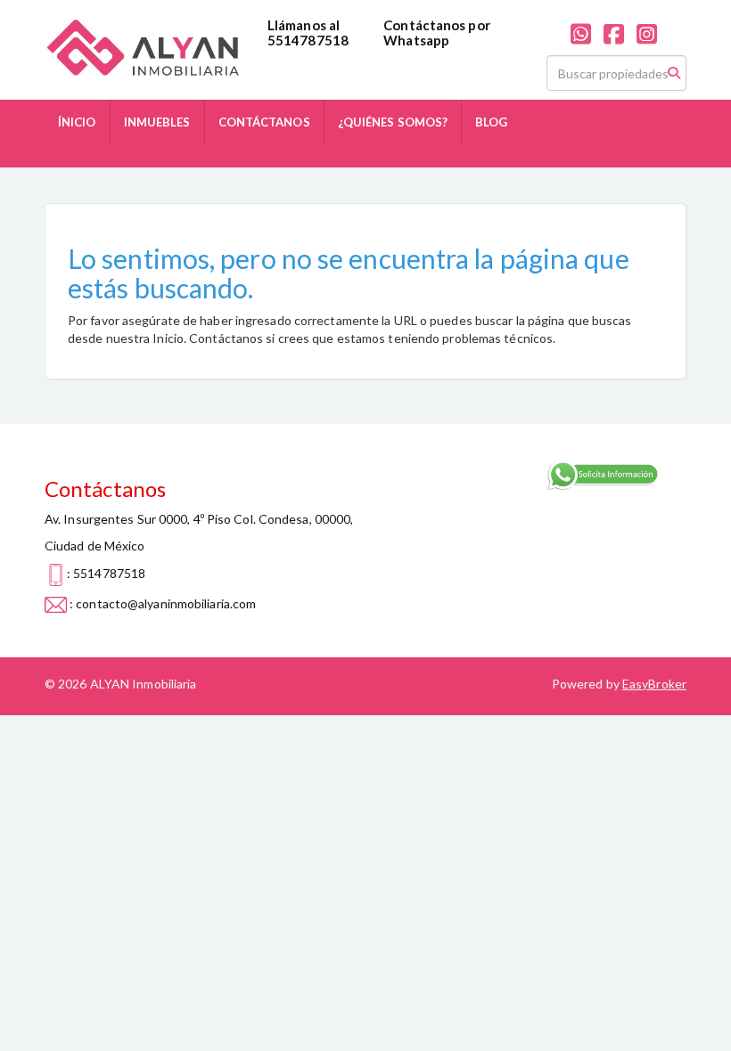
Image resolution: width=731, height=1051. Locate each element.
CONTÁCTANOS (264, 122)
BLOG (491, 122)
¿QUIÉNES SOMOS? (393, 122)
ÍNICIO (77, 122)
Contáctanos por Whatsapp (436, 32)
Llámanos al (303, 25)
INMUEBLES (157, 122)
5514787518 (308, 40)
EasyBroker (654, 683)
